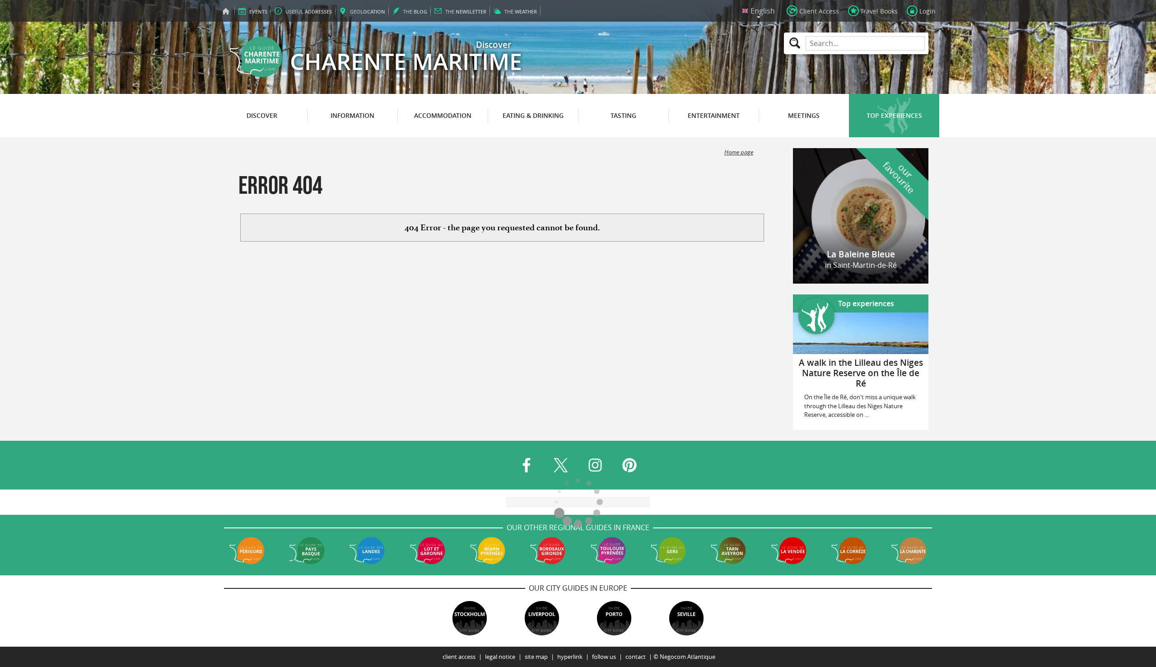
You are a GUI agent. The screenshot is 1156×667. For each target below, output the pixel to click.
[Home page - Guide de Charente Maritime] (226, 11)
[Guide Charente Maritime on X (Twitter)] (561, 465)
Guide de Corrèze (849, 550)
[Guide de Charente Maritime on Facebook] (526, 465)
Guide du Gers (668, 550)
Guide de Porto (614, 618)
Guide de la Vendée (788, 550)
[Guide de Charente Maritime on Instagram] (595, 465)
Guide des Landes (367, 550)
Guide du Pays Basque (307, 550)
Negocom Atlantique (687, 657)
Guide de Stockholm (469, 618)
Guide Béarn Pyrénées (487, 550)
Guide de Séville (686, 618)
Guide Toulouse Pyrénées (608, 550)
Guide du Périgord (247, 550)
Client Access (459, 657)
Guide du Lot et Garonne (427, 550)
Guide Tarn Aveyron (728, 550)
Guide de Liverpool (541, 618)
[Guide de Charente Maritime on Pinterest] (629, 465)
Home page (738, 152)
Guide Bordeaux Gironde (547, 550)
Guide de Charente (909, 550)
